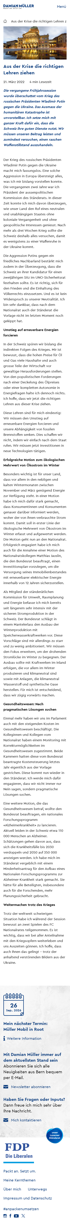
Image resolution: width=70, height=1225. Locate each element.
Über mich (12, 1189)
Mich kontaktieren (26, 1120)
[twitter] (23, 1216)
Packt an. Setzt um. (19, 1171)
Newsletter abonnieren (30, 1086)
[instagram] (5, 1216)
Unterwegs (37, 1189)
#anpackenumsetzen (21, 1208)
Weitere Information (24, 1038)
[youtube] (16, 1216)
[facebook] (10, 1216)
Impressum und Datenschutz (27, 1198)
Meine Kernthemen (19, 1180)
